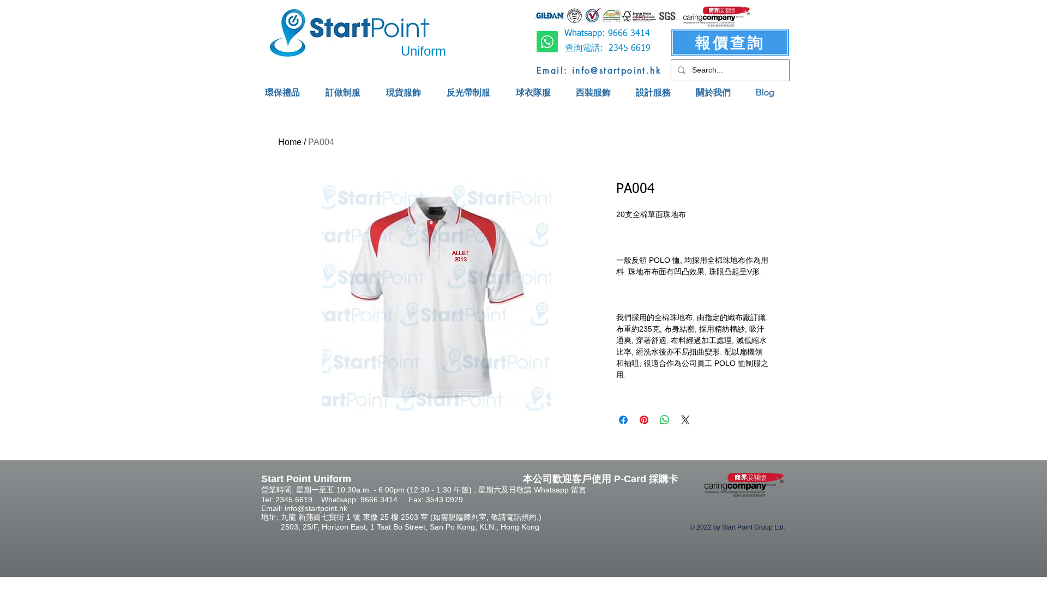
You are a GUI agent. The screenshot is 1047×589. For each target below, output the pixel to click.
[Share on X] (685, 419)
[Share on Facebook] (623, 419)
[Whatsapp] (547, 41)
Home (290, 142)
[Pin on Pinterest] (644, 419)
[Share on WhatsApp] (664, 419)
